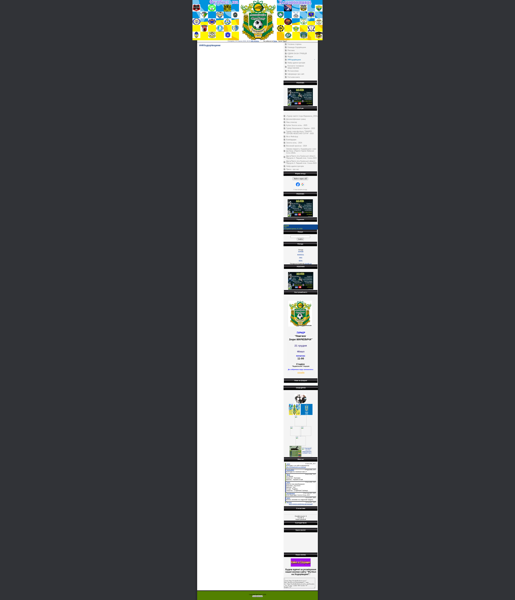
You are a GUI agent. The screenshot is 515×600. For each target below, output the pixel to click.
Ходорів (286, 225)
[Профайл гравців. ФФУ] (306, 414)
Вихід (261, 41)
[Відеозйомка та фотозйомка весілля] (301, 403)
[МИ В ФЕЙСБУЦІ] (295, 414)
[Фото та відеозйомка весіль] (300, 105)
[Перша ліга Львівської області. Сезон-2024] (295, 435)
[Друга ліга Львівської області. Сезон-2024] (306, 435)
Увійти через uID (300, 179)
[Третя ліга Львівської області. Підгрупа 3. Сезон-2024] (301, 445)
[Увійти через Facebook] (298, 184)
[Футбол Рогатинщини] (295, 456)
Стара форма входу (300, 189)
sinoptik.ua (308, 263)
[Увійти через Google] (302, 184)
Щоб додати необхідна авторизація (300, 504)
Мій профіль (255, 41)
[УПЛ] (301, 425)
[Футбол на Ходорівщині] (301, 566)
